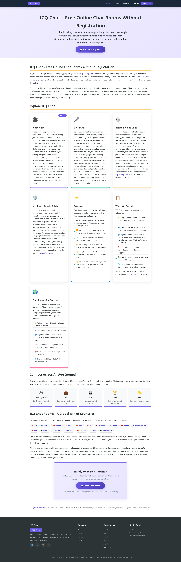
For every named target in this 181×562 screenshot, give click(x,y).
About (117, 4)
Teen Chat (107, 547)
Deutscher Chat (126, 557)
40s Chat (106, 537)
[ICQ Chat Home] (34, 3)
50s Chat (106, 533)
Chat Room (107, 530)
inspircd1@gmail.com (137, 536)
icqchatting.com (86, 73)
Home (108, 4)
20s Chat (106, 544)
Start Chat (147, 4)
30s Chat (106, 540)
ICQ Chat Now (115, 557)
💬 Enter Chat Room (90, 485)
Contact (136, 4)
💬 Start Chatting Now (90, 49)
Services (126, 4)
